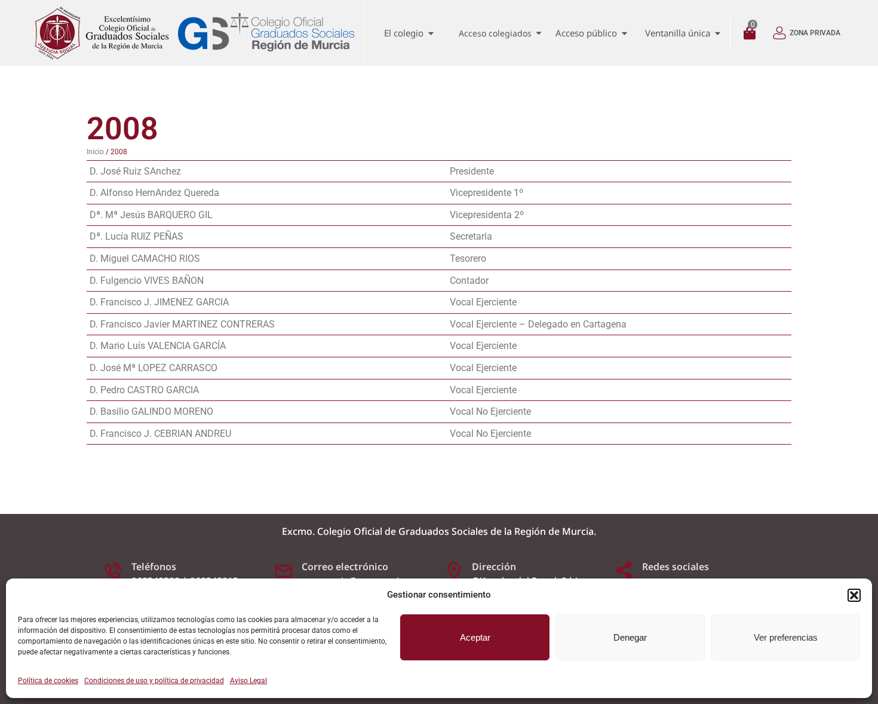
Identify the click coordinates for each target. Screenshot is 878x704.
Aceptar (475, 637)
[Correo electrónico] (284, 570)
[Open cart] (753, 33)
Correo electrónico (345, 566)
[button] (854, 595)
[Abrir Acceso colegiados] (539, 33)
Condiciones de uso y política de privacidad (154, 681)
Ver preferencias (786, 637)
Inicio (95, 152)
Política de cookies (48, 681)
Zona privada (815, 33)
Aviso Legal (248, 681)
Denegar (630, 637)
